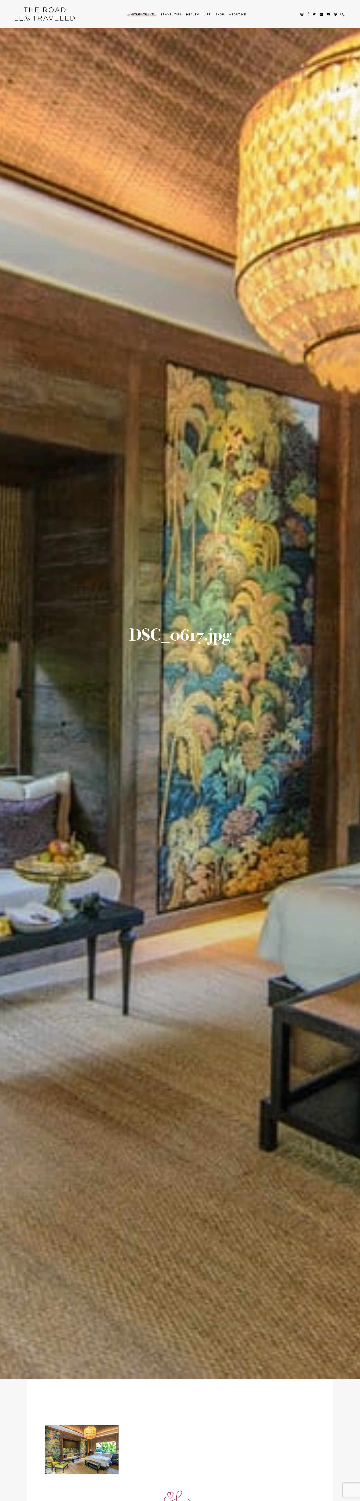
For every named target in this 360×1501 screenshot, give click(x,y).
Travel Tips (171, 14)
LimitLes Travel (142, 14)
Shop (220, 14)
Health (192, 14)
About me (237, 14)
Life (207, 14)
